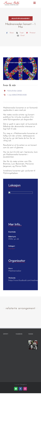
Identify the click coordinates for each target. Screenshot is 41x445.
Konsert (11, 249)
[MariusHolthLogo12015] (11, 2)
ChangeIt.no (23, 384)
